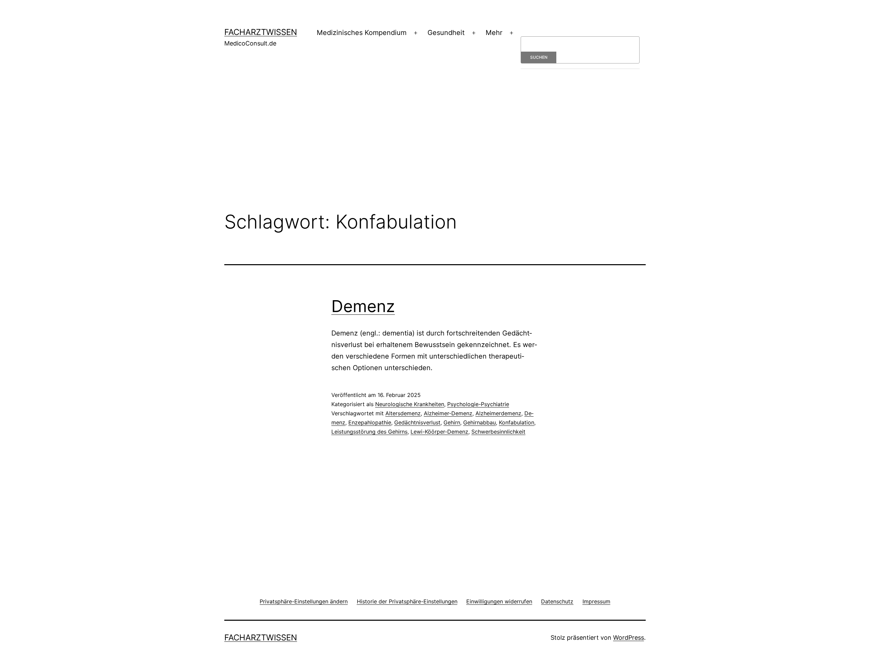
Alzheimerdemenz (498, 413)
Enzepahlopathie (369, 422)
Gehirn (451, 422)
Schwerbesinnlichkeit (498, 431)
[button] (303, 601)
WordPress (628, 637)
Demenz (363, 306)
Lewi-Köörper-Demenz (439, 431)
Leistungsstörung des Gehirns (369, 431)
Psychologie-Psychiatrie (478, 404)
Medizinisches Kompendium (361, 33)
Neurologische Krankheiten (409, 404)
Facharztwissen (260, 32)
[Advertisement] (435, 150)
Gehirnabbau (479, 422)
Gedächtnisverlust (417, 422)
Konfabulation (516, 422)
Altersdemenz (403, 413)
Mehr (494, 33)
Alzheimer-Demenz (448, 413)
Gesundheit (446, 33)
